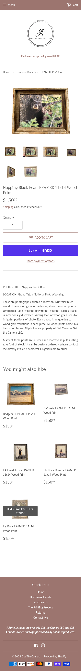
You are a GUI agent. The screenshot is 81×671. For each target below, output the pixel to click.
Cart (75, 4)
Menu (11, 4)
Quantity (8, 217)
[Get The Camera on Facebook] (36, 646)
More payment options (40, 261)
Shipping (8, 207)
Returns (40, 612)
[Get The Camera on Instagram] (43, 646)
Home (6, 72)
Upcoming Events (40, 597)
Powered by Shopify (55, 656)
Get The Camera (31, 656)
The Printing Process (40, 607)
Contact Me (40, 617)
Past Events (41, 602)
